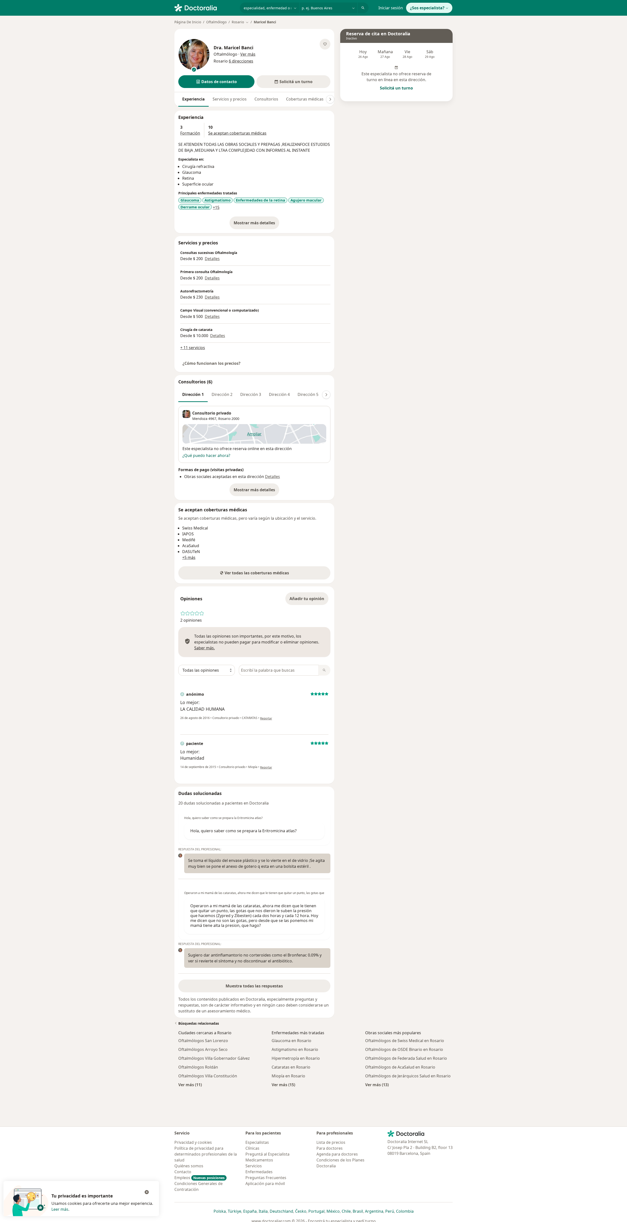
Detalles (212, 258)
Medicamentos (259, 1160)
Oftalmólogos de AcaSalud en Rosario (400, 1067)
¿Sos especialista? (427, 8)
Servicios (253, 1166)
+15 (216, 207)
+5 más (188, 557)
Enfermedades (259, 1171)
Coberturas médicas (305, 99)
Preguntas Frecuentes (265, 1177)
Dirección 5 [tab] (308, 394)
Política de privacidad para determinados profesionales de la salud (205, 1154)
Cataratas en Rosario (291, 1067)
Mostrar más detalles (256, 224)
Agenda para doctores (337, 1154)
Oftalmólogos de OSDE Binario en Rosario (404, 1049)
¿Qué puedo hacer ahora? (206, 455)
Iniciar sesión (390, 8)
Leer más (59, 1209)
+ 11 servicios (192, 347)
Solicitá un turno (396, 88)
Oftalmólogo (216, 22)
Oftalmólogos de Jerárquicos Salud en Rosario (408, 1076)
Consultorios (266, 99)
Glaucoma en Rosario (291, 1040)
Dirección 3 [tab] (250, 394)
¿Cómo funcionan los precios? (211, 363)
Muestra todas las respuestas (254, 986)
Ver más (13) (377, 1084)
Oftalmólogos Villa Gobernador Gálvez (214, 1058)
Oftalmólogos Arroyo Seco (203, 1049)
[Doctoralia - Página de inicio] (205, 7)
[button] (216, 81)
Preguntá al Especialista (267, 1154)
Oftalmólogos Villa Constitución (207, 1076)
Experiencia (193, 99)
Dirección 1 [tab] (193, 394)
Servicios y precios (230, 99)
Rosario (224, 418)
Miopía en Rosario (288, 1076)
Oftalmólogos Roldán (198, 1067)
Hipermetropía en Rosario (296, 1058)
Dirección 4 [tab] (279, 394)
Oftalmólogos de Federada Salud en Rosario (406, 1058)
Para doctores (329, 1148)
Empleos (199, 1177)
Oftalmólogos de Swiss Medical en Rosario (404, 1040)
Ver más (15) (283, 1084)
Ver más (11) (190, 1084)
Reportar (266, 718)
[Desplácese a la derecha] (330, 99)
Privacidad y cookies (193, 1142)
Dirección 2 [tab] (222, 394)
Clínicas (252, 1148)
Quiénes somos (188, 1166)
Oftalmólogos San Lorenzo (203, 1040)
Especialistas (257, 1142)
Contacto (182, 1171)
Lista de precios (330, 1142)
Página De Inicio (187, 22)
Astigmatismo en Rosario (295, 1049)
